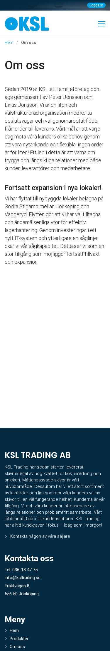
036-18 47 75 (25, 569)
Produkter (19, 638)
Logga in (96, 5)
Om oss (25, 65)
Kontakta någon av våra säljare (40, 536)
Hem (9, 42)
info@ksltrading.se (22, 577)
